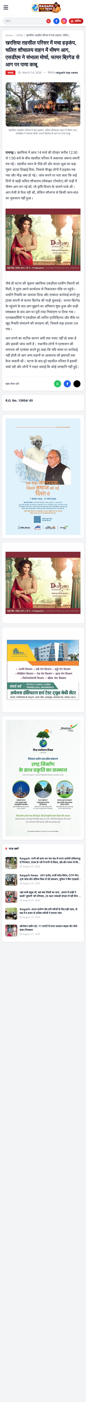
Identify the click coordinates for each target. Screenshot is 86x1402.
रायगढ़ (19, 35)
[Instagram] (64, 21)
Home (9, 35)
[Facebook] (56, 21)
